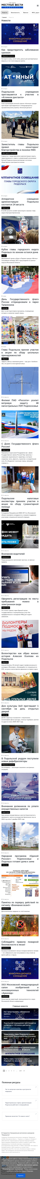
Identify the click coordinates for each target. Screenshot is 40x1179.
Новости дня (5, 208)
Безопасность (15, 12)
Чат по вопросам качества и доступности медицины (18, 1090)
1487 (20, 1070)
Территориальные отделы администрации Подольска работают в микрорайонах (18, 1104)
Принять (20, 1175)
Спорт (4, 255)
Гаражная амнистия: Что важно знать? (17, 1116)
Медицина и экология (8, 56)
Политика (5, 865)
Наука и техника (6, 100)
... (16, 1070)
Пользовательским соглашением (13, 1169)
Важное (25, 12)
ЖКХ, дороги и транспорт (9, 153)
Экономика (5, 996)
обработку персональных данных (27, 1165)
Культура (4, 308)
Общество (5, 359)
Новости (4, 12)
